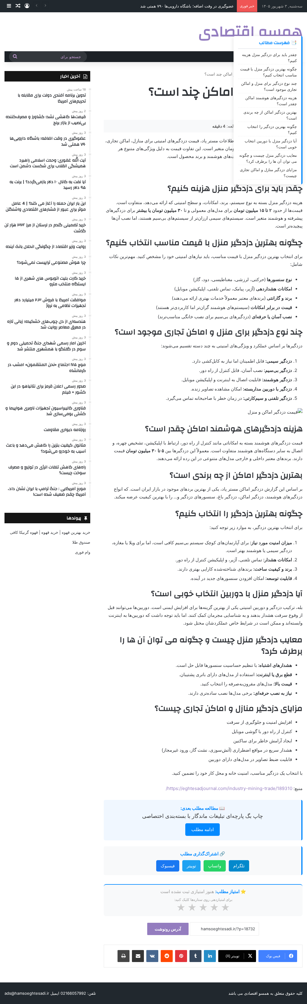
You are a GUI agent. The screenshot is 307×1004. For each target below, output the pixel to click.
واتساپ (214, 865)
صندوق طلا (81, 542)
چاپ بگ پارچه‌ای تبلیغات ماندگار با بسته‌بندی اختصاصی (202, 816)
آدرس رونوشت (168, 928)
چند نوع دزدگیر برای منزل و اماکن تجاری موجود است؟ (269, 86)
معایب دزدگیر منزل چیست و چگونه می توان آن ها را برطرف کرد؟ (268, 158)
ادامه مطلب (202, 829)
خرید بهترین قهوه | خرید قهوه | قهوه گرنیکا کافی (50, 532)
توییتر (191, 865)
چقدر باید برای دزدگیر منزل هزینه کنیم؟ (269, 57)
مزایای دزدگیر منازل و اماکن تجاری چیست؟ (268, 172)
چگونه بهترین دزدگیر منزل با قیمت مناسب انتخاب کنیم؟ (268, 72)
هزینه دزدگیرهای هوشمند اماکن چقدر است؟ (271, 100)
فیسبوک (168, 865)
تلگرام (239, 865)
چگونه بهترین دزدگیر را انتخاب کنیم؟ (272, 129)
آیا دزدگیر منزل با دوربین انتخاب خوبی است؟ (271, 143)
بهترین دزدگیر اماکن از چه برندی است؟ (270, 115)
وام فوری (82, 552)
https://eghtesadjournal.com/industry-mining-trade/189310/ (229, 788)
